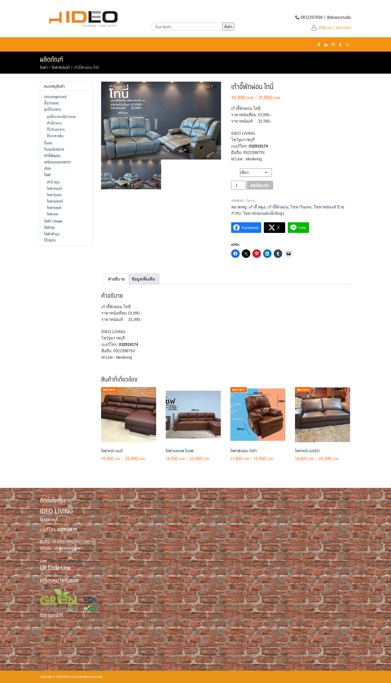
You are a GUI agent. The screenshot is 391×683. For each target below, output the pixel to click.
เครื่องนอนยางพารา (57, 162)
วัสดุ (235, 171)
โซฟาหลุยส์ (54, 207)
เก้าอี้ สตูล (257, 207)
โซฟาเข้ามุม (52, 234)
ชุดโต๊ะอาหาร (52, 109)
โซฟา (44, 67)
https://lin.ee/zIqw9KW (66, 560)
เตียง (47, 168)
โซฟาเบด (52, 214)
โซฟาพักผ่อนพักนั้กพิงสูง (263, 213)
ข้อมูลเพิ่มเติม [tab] (143, 279)
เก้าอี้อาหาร (54, 123)
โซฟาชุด (49, 227)
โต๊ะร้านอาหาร (56, 129)
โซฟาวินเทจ (300, 207)
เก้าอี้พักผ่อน (278, 207)
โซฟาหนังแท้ (61, 67)
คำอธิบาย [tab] (116, 279)
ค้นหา (228, 26)
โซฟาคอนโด (54, 188)
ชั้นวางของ (51, 103)
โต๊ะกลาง (50, 240)
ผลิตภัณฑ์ (51, 59)
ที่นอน (48, 143)
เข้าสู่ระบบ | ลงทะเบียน (334, 27)
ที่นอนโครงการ (54, 149)
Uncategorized (55, 96)
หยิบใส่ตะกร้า (260, 185)
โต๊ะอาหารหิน (55, 135)
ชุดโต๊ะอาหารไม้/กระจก (61, 116)
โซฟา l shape (53, 221)
